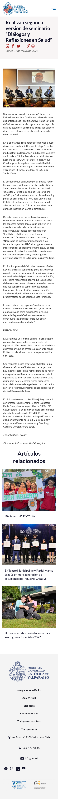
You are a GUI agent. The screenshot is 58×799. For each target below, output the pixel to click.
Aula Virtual (29, 697)
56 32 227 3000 (31, 747)
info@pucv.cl (31, 758)
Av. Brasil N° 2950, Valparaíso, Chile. (31, 737)
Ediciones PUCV (29, 713)
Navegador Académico (29, 690)
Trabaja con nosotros (29, 721)
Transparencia (29, 729)
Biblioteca (29, 705)
